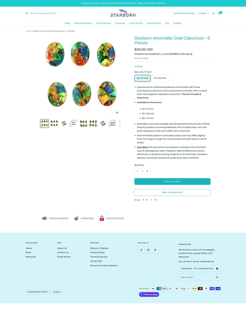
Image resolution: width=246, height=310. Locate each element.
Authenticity (87, 218)
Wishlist (177, 23)
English (202, 13)
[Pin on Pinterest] (147, 200)
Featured (120, 23)
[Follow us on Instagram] (148, 250)
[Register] (217, 277)
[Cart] (219, 13)
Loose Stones (136, 23)
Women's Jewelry (83, 23)
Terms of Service (98, 257)
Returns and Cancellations (104, 265)
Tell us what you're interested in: (196, 262)
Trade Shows (63, 257)
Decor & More (154, 23)
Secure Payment (115, 218)
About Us (62, 248)
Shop (67, 23)
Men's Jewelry (103, 23)
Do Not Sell (96, 261)
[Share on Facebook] (143, 200)
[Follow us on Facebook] (141, 250)
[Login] (213, 13)
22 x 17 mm (142, 78)
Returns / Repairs (99, 248)
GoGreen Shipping (58, 218)
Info (167, 23)
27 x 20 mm (160, 78)
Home (28, 31)
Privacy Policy (97, 252)
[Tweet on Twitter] (151, 200)
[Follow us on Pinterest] (155, 250)
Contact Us (63, 252)
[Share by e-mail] (155, 200)
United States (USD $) (183, 13)
